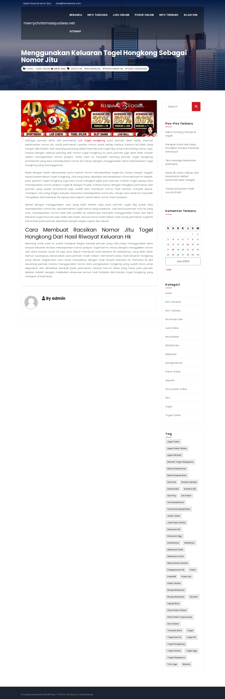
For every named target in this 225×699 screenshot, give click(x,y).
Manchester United (177, 563)
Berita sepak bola (176, 475)
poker (193, 569)
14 (188, 244)
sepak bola (173, 603)
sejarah (170, 380)
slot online (173, 623)
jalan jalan (173, 515)
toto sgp (172, 664)
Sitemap (75, 31)
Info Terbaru (169, 15)
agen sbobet (174, 455)
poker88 (171, 576)
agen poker (173, 441)
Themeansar (86, 694)
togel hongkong (94, 140)
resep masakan (175, 596)
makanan (189, 542)
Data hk (171, 482)
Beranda (76, 15)
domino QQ (190, 488)
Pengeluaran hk (175, 569)
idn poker (186, 495)
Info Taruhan (97, 15)
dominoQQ (173, 488)
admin (58, 298)
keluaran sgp (174, 536)
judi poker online (176, 522)
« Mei (168, 269)
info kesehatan (175, 502)
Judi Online (121, 15)
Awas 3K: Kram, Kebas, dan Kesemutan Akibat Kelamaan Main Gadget (182, 176)
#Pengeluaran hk (112, 68)
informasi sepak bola (178, 509)
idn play (171, 495)
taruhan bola (174, 630)
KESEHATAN (172, 345)
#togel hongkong (136, 68)
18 (173, 249)
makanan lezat (175, 556)
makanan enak (175, 549)
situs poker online (176, 389)
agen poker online (177, 448)
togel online (174, 650)
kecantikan (172, 336)
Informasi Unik (174, 319)
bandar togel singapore (180, 461)
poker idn (186, 576)
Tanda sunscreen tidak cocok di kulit (179, 190)
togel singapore (176, 657)
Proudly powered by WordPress (38, 694)
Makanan (171, 354)
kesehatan (173, 542)
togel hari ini (174, 637)
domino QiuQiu (189, 482)
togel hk (191, 637)
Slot (167, 397)
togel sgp (191, 650)
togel (30, 68)
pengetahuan (174, 363)
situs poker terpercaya (179, 617)
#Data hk (76, 68)
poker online (174, 583)
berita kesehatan (176, 468)
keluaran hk (173, 529)
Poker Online (144, 15)
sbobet (194, 596)
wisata (186, 664)
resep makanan (175, 590)
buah (168, 293)
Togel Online (42, 68)
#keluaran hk (92, 68)
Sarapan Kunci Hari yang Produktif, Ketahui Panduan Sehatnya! (182, 148)
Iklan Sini (190, 15)
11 (173, 244)
